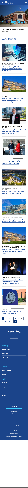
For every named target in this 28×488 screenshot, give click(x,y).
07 (24, 318)
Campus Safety (6, 349)
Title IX (20, 436)
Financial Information (10, 436)
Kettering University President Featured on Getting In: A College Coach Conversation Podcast (14, 131)
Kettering (7, 2)
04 (15, 318)
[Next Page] (15, 321)
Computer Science (19, 63)
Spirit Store (5, 353)
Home (3, 29)
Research (10, 64)
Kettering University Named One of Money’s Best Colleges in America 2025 (13, 221)
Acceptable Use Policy (14, 430)
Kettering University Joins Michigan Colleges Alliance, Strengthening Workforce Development (12, 100)
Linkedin (4, 391)
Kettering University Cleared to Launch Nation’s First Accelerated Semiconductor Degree (14, 251)
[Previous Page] (3, 318)
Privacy (16, 436)
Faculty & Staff (18, 126)
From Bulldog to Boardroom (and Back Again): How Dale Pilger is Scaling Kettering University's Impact (13, 162)
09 (6, 321)
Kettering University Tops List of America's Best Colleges (11, 312)
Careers (4, 374)
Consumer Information (14, 433)
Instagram (4, 387)
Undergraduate (15, 247)
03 (12, 318)
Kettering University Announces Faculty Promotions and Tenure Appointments (13, 192)
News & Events (20, 29)
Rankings (19, 217)
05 (18, 318)
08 (2, 321)
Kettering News (6, 357)
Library (3, 362)
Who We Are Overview (10, 29)
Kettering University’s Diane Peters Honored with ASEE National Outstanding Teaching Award (12, 281)
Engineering (21, 246)
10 (9, 321)
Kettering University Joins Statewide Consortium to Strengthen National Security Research (13, 69)
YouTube (4, 395)
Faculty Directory (6, 370)
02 (9, 318)
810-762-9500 (14, 338)
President (4, 64)
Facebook (4, 382)
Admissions (17, 95)
